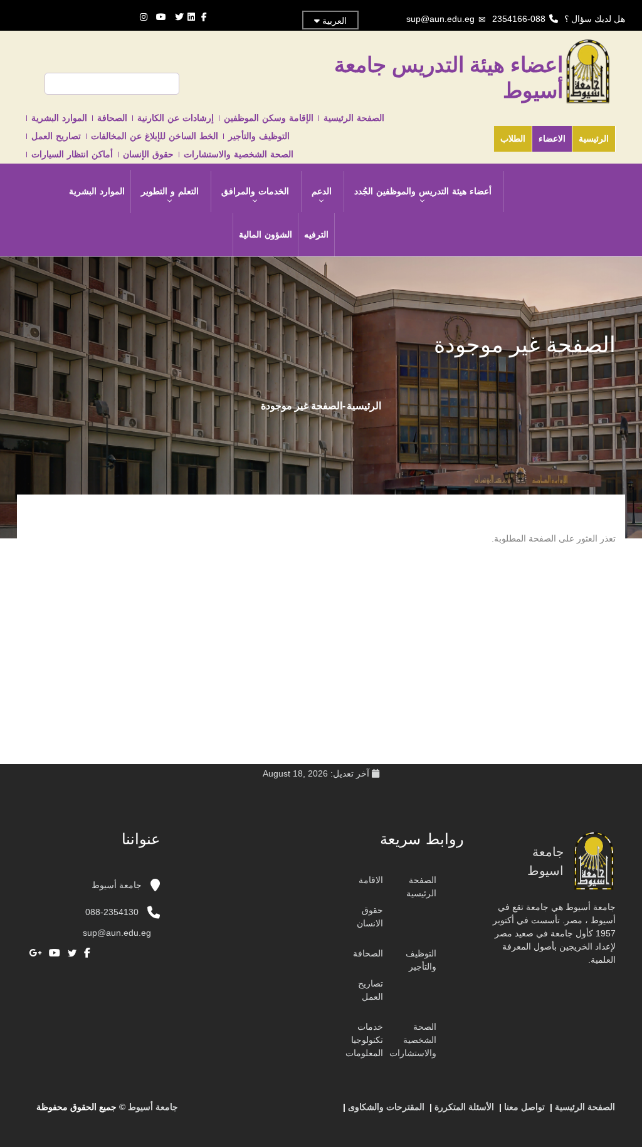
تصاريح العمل (56, 136)
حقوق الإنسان (148, 154)
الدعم (322, 191)
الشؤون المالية (265, 234)
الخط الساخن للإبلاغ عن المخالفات (154, 136)
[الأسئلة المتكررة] (294, 1112)
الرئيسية (594, 139)
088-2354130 (112, 912)
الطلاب (512, 139)
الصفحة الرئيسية (354, 118)
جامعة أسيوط (118, 885)
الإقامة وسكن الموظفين (268, 118)
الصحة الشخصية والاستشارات (238, 154)
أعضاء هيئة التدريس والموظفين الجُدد (423, 191)
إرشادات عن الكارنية (175, 118)
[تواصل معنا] (306, 1112)
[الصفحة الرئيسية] (319, 1112)
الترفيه (316, 234)
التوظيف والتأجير (259, 136)
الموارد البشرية (59, 118)
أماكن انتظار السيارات (72, 154)
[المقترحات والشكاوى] (281, 1112)
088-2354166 (518, 19)
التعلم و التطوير (170, 191)
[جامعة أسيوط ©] (334, 1112)
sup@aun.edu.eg (440, 19)
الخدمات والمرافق (255, 191)
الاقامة (371, 880)
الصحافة (112, 118)
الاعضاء (552, 139)
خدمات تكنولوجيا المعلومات (364, 1040)
